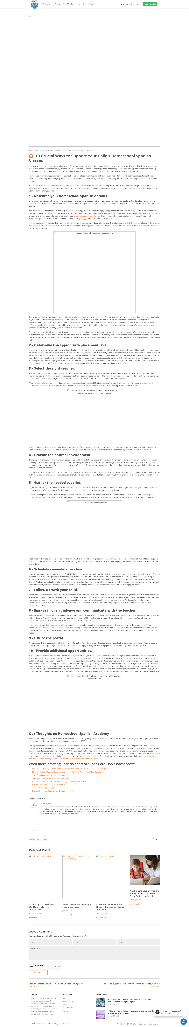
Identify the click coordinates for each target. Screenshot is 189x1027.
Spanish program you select (85, 216)
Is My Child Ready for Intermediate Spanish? (50, 775)
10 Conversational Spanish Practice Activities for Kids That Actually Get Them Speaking (67, 772)
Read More (33, 917)
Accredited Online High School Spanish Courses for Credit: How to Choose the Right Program (70, 769)
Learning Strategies (73, 150)
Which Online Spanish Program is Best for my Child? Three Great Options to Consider (144, 893)
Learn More (49, 1014)
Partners (66, 1011)
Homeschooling (60, 150)
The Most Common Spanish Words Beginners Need (53, 791)
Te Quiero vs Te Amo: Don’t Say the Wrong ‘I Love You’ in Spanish (59, 781)
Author (32, 799)
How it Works (68, 1008)
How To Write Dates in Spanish (45, 788)
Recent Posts (41, 799)
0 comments (87, 150)
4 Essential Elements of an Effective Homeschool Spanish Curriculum (110, 907)
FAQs (65, 1005)
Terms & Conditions (38, 1024)
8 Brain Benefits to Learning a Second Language (76, 905)
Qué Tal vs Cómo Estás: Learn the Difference (50, 778)
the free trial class (40, 383)
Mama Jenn (48, 150)
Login (138, 4)
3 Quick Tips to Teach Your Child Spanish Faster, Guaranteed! (41, 907)
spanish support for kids (38, 839)
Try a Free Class (150, 4)
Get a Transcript (69, 1001)
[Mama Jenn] (34, 805)
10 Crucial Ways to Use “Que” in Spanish (48, 784)
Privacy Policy (53, 1024)
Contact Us (66, 1024)
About (65, 998)
